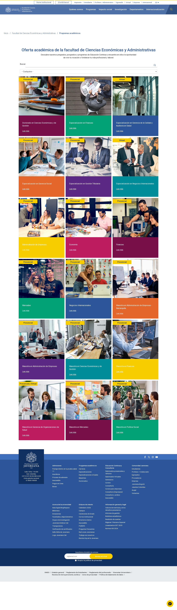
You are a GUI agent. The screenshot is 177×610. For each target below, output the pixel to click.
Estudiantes (136, 469)
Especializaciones (85, 472)
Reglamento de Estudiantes (76, 572)
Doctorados (83, 481)
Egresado (119, 2)
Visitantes (135, 493)
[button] (170, 603)
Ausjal (134, 490)
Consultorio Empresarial (114, 492)
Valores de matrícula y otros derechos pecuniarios (115, 509)
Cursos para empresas (113, 489)
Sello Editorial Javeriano (61, 532)
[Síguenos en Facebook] (145, 457)
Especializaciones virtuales (88, 475)
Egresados (136, 475)
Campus (82, 511)
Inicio (6, 33)
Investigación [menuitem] (121, 9)
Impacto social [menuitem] (105, 9)
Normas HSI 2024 (111, 528)
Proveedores (136, 478)
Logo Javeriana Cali (59, 535)
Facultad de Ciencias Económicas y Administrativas (34, 33)
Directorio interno (85, 520)
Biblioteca (55, 511)
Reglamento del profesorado (100, 572)
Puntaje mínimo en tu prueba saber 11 (64, 470)
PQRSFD (82, 526)
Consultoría (109, 486)
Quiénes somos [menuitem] (76, 9)
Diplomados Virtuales (113, 477)
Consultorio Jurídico (112, 495)
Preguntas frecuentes (86, 529)
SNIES (47, 572)
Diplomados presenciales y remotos (115, 472)
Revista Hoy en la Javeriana (88, 538)
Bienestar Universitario (122, 572)
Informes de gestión (112, 513)
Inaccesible (56, 480)
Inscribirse (56, 474)
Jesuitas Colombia (138, 487)
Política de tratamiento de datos (111, 575)
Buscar (23, 64)
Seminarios (109, 480)
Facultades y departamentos (62, 517)
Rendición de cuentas (113, 519)
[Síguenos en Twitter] (149, 457)
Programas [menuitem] (91, 9)
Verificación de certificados (62, 529)
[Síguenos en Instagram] (153, 457)
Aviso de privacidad (89, 575)
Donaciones (56, 514)
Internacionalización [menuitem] (155, 9)
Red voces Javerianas (87, 532)
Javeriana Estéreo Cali (60, 523)
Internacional (147, 2)
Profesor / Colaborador (140, 472)
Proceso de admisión (60, 477)
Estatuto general (58, 572)
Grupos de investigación (61, 520)
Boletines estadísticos (113, 516)
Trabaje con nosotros (86, 535)
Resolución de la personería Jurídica (66, 575)
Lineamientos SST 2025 (113, 525)
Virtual (128, 2)
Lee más (25, 131)
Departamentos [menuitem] (136, 9)
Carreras (82, 469)
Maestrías (82, 478)
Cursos (108, 483)
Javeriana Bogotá (138, 484)
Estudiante (88, 2)
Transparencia (57, 526)
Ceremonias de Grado (86, 514)
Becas (54, 486)
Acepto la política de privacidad (89, 560)
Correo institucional (86, 517)
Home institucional (43, 2)
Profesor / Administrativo (104, 2)
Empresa (137, 2)
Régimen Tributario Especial (115, 522)
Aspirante (77, 2)
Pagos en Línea (57, 483)
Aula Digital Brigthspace (60, 508)
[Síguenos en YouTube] (157, 457)
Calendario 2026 (85, 508)
